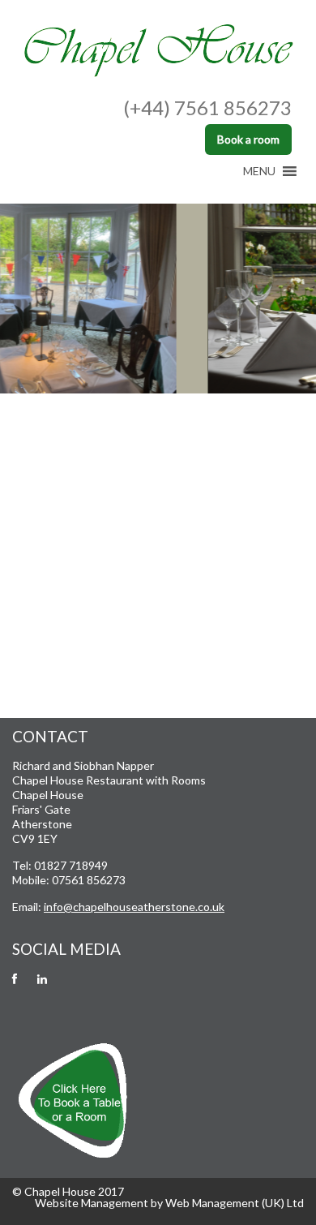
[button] (259, 171)
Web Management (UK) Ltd (234, 1203)
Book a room (248, 139)
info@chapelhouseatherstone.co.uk (134, 906)
